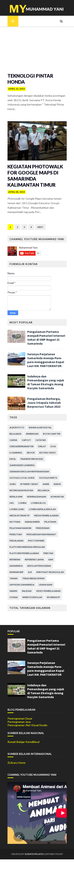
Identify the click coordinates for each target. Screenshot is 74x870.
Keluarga (43, 490)
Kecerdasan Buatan (21, 490)
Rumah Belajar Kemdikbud (23, 741)
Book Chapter (51, 433)
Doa (53, 446)
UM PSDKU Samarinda (21, 584)
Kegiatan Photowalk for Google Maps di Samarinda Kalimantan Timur (35, 176)
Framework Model (32, 459)
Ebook (31, 452)
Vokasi (13, 597)
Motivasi (14, 521)
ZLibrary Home (16, 762)
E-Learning (15, 452)
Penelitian (15, 534)
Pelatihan (50, 521)
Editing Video (47, 452)
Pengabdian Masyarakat (41, 534)
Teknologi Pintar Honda (30, 79)
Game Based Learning (22, 465)
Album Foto (16, 427)
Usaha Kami (45, 584)
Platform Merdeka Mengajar (27, 547)
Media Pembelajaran (46, 515)
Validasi (27, 591)
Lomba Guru (16, 509)
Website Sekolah (32, 597)
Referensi (14, 559)
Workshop (53, 597)
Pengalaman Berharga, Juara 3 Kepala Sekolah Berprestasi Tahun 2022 (44, 402)
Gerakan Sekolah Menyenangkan (29, 471)
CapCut (26, 440)
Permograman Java (19, 721)
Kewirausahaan (36, 496)
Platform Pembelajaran (24, 553)
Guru (12, 484)
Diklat (42, 446)
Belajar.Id (15, 433)
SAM (50, 559)
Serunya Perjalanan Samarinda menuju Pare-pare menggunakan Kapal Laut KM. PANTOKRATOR (45, 360)
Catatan (41, 440)
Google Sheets (48, 477)
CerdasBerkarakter (21, 446)
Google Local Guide (22, 477)
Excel (12, 459)
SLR (30, 572)
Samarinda (16, 565)
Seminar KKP (16, 572)
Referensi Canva (34, 559)
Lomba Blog (38, 503)
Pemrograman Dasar (19, 718)
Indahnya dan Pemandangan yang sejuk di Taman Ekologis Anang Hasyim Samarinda (45, 382)
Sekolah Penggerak (39, 565)
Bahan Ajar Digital (40, 427)
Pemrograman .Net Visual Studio (27, 725)
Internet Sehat (29, 484)
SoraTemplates (34, 854)
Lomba (22, 503)
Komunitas (57, 496)
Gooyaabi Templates (37, 864)
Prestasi (48, 553)
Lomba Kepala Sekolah (42, 509)
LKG (11, 503)
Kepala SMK (15, 496)
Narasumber (32, 521)
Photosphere (36, 540)
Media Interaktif (19, 515)
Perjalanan (16, 540)
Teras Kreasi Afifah (33, 578)
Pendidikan (42, 528)
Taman (13, 578)
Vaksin (13, 591)
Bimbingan (32, 433)
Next (40, 227)
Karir (46, 484)
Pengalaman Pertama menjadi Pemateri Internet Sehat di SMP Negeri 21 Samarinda (46, 337)
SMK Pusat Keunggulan (50, 572)
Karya (57, 484)
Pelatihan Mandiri (20, 528)
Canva (13, 440)
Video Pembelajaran (48, 591)
